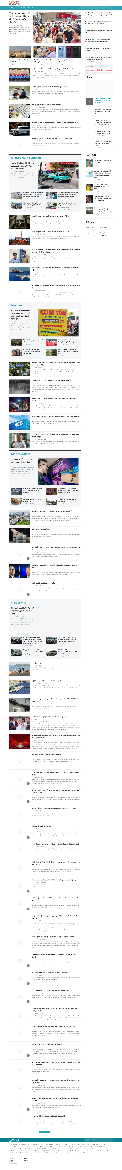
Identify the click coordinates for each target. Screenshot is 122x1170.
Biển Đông (12, 1152)
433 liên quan (95, 61)
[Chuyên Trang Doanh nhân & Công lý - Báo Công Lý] (24, 656)
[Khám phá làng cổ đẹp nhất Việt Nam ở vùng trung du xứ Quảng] (19, 886)
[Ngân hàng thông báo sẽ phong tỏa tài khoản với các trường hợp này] (19, 422)
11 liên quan (28, 344)
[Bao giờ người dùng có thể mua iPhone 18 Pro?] (69, 52)
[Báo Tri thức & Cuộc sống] (34, 703)
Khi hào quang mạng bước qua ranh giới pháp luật (49, 717)
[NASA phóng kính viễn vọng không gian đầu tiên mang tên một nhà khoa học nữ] (19, 404)
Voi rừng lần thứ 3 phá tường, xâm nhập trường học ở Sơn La (53, 380)
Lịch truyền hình (90, 236)
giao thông (12, 1148)
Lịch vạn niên (103, 230)
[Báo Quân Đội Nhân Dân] (109, 70)
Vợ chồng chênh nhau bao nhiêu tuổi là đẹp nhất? (49, 1116)
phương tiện (69, 1148)
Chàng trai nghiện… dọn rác (41, 826)
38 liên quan (42, 234)
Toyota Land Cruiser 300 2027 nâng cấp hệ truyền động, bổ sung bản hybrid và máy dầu (67, 639)
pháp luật (63, 1148)
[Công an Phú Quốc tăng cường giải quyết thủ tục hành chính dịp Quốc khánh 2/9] (19, 922)
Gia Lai (108, 1150)
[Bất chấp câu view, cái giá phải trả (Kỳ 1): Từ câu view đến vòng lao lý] (19, 850)
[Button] (112, 8)
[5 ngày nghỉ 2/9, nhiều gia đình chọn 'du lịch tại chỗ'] (19, 93)
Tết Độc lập (76, 1148)
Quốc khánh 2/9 (98, 1146)
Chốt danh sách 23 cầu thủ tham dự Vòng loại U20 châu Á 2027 (53, 69)
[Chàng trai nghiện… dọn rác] (19, 832)
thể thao (64, 1146)
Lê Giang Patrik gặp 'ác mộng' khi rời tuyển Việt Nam (50, 973)
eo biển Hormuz (101, 1150)
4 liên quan (40, 71)
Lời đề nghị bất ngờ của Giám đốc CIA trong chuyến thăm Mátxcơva (102, 198)
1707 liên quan (43, 514)
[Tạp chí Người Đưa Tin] (59, 495)
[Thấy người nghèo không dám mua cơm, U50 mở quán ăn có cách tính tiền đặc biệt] (58, 322)
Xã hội (28, 1146)
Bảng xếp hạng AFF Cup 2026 (86, 1146)
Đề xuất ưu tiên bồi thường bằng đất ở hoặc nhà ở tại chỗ (52, 511)
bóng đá (28, 1152)
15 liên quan (41, 140)
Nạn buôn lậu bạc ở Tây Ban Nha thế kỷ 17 (46, 754)
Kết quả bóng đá (103, 227)
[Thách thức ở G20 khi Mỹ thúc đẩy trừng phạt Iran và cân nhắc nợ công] (19, 571)
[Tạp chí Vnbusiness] (60, 209)
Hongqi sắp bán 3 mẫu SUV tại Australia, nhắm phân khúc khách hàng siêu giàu (33, 652)
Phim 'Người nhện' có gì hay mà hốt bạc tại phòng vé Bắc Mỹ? (53, 937)
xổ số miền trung (21, 1146)
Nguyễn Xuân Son (84, 1148)
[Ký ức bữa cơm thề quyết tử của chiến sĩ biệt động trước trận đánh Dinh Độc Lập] (19, 440)
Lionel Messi (94, 1150)
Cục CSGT (92, 1148)
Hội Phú (103, 1144)
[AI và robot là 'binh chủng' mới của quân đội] (51, 501)
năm (111, 1148)
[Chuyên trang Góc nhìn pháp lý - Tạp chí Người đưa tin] (33, 1118)
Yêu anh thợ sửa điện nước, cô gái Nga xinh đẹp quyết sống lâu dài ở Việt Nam (32, 351)
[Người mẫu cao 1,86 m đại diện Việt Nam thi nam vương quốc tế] (19, 814)
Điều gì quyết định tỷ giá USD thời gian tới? (47, 105)
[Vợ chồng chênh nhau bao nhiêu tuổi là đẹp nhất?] (19, 1122)
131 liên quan (44, 570)
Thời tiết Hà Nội (49, 1144)
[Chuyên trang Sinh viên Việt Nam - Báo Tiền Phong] (33, 959)
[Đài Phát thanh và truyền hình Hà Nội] (96, 116)
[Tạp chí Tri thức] (59, 64)
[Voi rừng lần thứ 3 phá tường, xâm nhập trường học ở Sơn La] (19, 386)
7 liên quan (32, 645)
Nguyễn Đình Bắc (65, 1150)
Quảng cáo (11, 1164)
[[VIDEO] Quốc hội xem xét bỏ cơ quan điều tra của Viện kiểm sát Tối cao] (19, 904)
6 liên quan (95, 26)
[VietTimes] (33, 1029)
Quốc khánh (87, 1150)
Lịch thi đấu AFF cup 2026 (83, 1144)
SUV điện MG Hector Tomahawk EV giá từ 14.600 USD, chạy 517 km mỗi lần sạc (67, 652)
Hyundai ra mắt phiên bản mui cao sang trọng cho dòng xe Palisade (55, 123)
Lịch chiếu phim (103, 236)
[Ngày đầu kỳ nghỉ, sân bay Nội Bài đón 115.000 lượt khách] (89, 112)
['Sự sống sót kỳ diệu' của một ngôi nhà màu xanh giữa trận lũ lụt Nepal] (19, 961)
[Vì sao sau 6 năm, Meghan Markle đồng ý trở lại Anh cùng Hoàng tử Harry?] (19, 778)
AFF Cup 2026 (70, 1146)
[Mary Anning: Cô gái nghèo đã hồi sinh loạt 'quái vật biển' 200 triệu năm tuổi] (19, 705)
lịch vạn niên (35, 1146)
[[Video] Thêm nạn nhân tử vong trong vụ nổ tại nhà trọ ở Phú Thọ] (89, 101)
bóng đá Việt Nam (29, 1148)
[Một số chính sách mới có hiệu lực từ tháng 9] (44, 52)
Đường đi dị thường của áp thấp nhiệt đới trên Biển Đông (52, 138)
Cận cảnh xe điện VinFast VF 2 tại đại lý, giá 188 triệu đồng (22, 611)
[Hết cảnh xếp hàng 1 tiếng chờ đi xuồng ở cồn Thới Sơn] (16, 342)
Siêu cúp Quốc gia (55, 1148)
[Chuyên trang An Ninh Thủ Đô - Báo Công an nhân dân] (33, 367)
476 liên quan (42, 290)
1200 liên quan (105, 135)
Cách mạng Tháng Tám (95, 1144)
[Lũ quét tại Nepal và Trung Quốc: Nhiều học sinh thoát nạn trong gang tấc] (19, 292)
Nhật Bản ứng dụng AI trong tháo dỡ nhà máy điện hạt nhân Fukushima (33, 490)
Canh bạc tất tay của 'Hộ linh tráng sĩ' (44, 583)
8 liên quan (42, 810)
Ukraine (39, 1152)
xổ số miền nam (13, 1150)
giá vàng (34, 1152)
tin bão (76, 1146)
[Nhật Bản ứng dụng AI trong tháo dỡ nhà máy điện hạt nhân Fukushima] (16, 491)
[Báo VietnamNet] (12, 321)
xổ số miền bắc (54, 1152)
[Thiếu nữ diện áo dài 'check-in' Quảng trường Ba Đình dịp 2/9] (51, 342)
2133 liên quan (21, 171)
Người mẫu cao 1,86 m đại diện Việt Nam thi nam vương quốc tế (54, 808)
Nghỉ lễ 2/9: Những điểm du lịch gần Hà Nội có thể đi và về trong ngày (68, 351)
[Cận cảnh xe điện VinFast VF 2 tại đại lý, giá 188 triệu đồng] (58, 620)
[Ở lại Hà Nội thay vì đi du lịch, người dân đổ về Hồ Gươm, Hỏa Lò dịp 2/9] (57, 27)
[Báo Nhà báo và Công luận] (34, 254)
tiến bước (77, 1150)
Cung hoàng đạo (90, 233)
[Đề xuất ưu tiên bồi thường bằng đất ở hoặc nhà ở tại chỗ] (19, 517)
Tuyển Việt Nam (46, 1152)
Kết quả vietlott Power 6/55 (25, 1144)
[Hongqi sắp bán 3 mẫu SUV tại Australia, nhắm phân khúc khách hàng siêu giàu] (16, 652)
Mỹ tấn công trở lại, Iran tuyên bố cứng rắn (47, 681)
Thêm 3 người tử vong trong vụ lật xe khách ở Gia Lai (50, 232)
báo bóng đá (41, 1144)
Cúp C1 (71, 1150)
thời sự (55, 1146)
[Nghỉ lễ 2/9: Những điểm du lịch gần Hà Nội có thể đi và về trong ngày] (51, 352)
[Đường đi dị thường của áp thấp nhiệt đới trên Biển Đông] (19, 144)
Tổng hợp (26, 1160)
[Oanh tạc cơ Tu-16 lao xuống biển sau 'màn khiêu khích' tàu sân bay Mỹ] (19, 274)
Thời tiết (35, 1144)
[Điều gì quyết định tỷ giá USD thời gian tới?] (19, 111)
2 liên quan (43, 125)
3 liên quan (19, 25)
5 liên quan (68, 209)
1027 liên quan (45, 683)
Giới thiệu (11, 1160)
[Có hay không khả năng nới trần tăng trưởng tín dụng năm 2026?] (19, 1032)
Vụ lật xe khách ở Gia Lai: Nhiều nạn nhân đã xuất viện (50, 990)
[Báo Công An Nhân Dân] (34, 683)
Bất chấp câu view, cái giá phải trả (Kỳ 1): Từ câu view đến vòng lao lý (55, 844)
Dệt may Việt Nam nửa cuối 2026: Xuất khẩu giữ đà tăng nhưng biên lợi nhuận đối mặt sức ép (68, 194)
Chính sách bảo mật (13, 1163)
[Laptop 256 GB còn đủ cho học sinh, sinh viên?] (16, 501)
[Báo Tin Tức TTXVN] (10, 64)
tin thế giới (72, 1144)
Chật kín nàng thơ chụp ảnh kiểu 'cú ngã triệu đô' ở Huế (51, 216)
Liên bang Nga (13, 1146)
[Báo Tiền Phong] (33, 107)
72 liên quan (21, 616)
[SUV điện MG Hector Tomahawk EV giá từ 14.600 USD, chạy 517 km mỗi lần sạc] (51, 652)
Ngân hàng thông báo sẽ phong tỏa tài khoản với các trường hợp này (55, 416)
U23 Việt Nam (65, 1144)
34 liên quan (42, 585)
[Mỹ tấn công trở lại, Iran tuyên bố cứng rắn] (19, 687)
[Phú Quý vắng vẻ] (19, 669)
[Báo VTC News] (11, 25)
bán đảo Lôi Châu (46, 1150)
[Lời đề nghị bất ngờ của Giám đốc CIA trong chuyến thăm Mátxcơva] (89, 199)
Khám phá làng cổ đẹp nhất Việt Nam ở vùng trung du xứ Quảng (54, 880)
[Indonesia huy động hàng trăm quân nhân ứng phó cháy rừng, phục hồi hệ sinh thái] (19, 1014)
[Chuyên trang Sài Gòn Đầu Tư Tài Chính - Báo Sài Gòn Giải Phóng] (35, 64)
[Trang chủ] (14, 3)
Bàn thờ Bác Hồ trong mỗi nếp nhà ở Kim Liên (47, 1044)
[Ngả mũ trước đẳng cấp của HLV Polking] (89, 163)
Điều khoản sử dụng (13, 1161)
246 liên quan (42, 939)
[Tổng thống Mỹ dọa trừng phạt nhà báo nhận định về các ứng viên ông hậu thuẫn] (19, 1086)
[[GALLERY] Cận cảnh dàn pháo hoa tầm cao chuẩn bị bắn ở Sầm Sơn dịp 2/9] (19, 1104)
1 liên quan (41, 419)
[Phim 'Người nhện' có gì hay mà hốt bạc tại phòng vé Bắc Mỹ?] (19, 943)
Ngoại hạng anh (13, 1144)
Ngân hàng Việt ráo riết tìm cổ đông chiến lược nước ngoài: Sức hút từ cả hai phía (68, 205)
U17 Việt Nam (37, 1150)
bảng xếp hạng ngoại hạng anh (26, 1150)
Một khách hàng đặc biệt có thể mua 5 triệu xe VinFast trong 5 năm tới (22, 166)
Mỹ (59, 1146)
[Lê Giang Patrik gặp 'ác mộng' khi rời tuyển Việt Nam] (19, 979)
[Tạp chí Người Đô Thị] (32, 740)
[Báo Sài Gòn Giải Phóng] (12, 465)
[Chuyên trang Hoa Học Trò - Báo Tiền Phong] (32, 777)
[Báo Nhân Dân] (86, 52)
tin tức (104, 1146)
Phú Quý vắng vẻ (37, 663)
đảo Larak (98, 1148)
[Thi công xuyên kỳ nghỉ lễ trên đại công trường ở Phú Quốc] (16, 205)
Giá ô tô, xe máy (90, 230)
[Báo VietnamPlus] (34, 867)
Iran (82, 1150)
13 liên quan (41, 1013)
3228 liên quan (42, 107)
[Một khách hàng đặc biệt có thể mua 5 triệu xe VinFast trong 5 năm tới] (58, 175)
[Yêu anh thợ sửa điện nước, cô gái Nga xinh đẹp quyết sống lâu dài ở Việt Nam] (16, 352)
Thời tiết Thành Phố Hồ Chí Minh (42, 1148)
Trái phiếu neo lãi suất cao (41, 529)
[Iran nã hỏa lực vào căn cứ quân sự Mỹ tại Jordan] (20, 52)
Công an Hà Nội (20, 1148)
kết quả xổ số (105, 1148)
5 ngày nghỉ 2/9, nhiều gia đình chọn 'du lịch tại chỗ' (50, 87)
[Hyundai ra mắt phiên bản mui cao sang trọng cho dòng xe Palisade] (19, 129)
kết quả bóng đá (55, 1150)
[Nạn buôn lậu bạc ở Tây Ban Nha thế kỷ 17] (19, 760)
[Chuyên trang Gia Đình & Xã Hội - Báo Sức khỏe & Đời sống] (24, 645)
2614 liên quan (42, 531)
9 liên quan (21, 464)
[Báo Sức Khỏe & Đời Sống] (33, 140)
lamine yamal (67, 1152)
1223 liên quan (68, 198)
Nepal (61, 1152)
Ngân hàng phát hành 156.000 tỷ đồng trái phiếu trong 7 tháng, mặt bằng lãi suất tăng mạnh (33, 194)
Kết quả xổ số (89, 227)
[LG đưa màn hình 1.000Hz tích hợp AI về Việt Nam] (58, 471)
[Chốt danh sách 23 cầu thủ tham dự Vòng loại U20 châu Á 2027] (19, 75)
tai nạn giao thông (20, 1152)
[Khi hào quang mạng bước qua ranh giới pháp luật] (19, 723)
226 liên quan (43, 552)
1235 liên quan (43, 1029)
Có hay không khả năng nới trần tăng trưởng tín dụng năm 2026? (54, 1026)
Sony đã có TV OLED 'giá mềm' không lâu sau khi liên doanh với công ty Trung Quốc (68, 490)
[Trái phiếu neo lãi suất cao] (19, 535)
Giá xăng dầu (103, 233)
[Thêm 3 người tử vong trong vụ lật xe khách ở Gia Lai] (19, 238)
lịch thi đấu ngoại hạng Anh (45, 1146)
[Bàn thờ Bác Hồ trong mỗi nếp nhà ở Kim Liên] (19, 1050)
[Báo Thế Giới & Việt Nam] (12, 616)
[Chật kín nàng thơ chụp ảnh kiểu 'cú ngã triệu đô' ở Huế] (19, 222)
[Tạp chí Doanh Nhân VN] (24, 199)
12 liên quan (32, 198)
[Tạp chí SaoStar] (96, 164)
